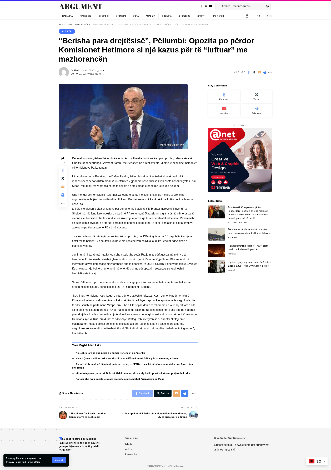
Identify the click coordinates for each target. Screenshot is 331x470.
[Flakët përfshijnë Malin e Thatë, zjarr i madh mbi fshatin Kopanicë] (216, 250)
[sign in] (247, 16)
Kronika (232, 254)
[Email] (259, 72)
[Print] (264, 72)
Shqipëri (66, 31)
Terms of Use (33, 462)
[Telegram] (256, 111)
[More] (270, 72)
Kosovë (231, 270)
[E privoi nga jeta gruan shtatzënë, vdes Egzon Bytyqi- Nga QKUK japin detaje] (216, 266)
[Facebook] (202, 6)
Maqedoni (233, 223)
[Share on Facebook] (248, 72)
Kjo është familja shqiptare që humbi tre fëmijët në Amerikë (110, 352)
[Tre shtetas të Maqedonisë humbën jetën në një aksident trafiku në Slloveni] (216, 234)
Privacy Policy (13, 462)
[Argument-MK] (81, 6)
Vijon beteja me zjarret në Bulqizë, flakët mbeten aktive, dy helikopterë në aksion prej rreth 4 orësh (133, 373)
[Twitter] (206, 6)
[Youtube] (224, 111)
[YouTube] (210, 6)
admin (77, 70)
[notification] (252, 16)
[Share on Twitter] (254, 72)
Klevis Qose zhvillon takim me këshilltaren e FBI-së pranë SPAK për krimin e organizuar (127, 358)
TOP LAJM (243, 223)
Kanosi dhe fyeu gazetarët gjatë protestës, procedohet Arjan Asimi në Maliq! (120, 379)
